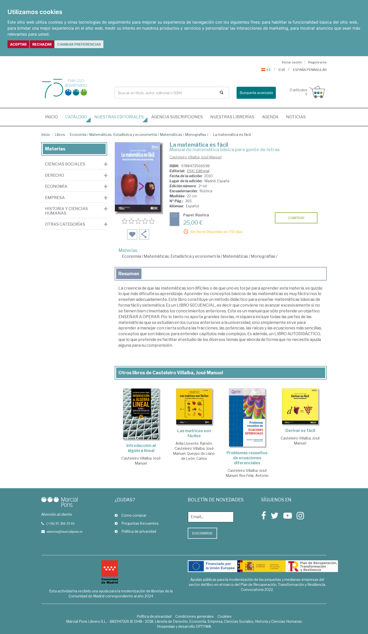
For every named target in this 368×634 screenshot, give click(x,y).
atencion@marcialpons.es (64, 531)
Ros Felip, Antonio (254, 475)
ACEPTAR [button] (18, 44)
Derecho (54, 175)
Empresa (55, 198)
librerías (232, 117)
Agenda (270, 117)
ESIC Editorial (198, 171)
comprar (296, 218)
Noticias (296, 117)
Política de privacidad (138, 531)
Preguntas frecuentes (140, 523)
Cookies (225, 616)
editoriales (119, 117)
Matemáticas (171, 134)
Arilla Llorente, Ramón (193, 443)
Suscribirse (202, 533)
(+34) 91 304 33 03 (60, 523)
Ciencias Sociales (65, 164)
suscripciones (177, 117)
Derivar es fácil (300, 430)
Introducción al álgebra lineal (141, 448)
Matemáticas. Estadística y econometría (123, 134)
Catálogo (76, 117)
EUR (282, 70)
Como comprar (133, 515)
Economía (78, 134)
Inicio (53, 116)
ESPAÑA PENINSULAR (310, 70)
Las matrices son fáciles (194, 433)
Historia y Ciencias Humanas (66, 211)
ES (269, 70)
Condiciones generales (194, 616)
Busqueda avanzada (256, 92)
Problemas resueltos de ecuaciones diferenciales (247, 457)
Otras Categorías (65, 224)
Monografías (195, 134)
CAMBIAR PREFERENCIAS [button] (79, 44)
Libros (60, 134)
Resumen (128, 273)
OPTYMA (203, 626)
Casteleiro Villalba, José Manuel (195, 157)
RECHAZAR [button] (42, 44)
